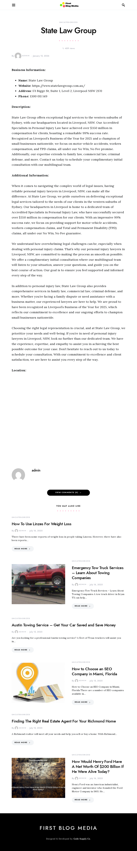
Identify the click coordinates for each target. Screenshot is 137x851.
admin (26, 55)
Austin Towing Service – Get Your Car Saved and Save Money (64, 625)
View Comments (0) (66, 492)
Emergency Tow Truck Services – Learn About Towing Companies (97, 572)
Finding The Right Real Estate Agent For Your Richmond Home (64, 721)
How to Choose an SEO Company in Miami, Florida (94, 671)
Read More (21, 548)
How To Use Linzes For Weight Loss (41, 524)
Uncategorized (68, 22)
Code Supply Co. (82, 838)
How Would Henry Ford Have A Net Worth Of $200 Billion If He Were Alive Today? (97, 766)
